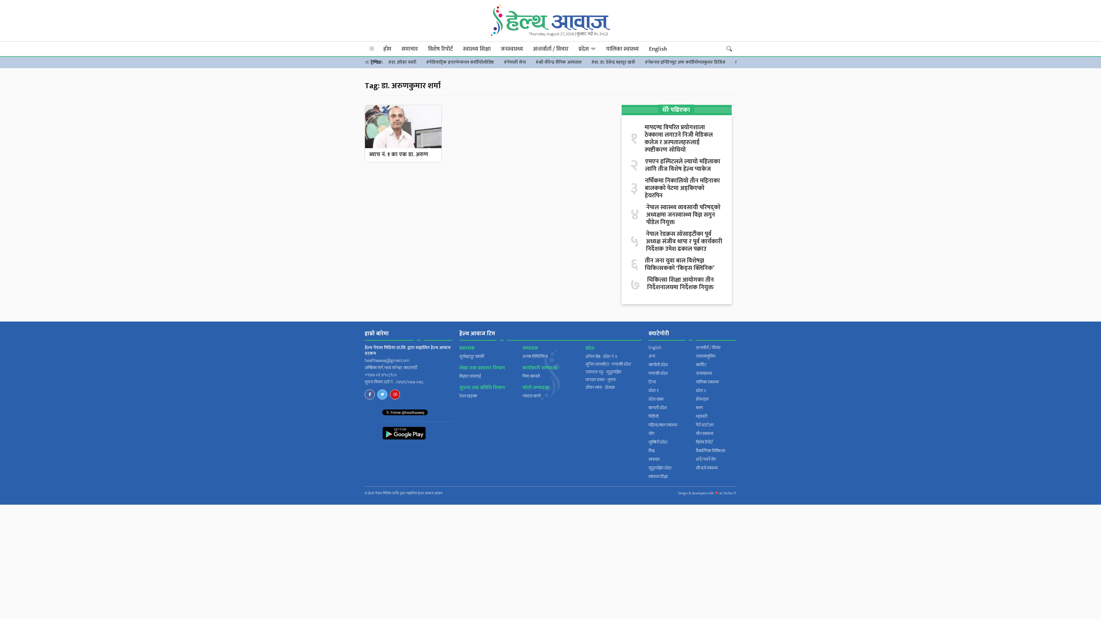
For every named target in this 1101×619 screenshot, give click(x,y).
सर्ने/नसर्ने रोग (706, 459)
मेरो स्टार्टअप (705, 425)
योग (651, 434)
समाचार (409, 49)
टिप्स (652, 382)
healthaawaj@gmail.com (387, 361)
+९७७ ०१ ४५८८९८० (381, 375)
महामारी (701, 416)
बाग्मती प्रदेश (658, 408)
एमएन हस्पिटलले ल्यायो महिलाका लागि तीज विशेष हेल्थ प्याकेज (682, 165)
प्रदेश (584, 49)
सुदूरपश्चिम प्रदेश (660, 468)
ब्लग (699, 408)
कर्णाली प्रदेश (658, 365)
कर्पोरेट (701, 365)
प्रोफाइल (702, 399)
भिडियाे (654, 416)
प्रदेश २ (701, 391)
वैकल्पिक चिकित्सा (710, 451)
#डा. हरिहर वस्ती (402, 62)
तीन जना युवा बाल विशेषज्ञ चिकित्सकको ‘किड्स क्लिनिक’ (680, 264)
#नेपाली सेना (515, 62)
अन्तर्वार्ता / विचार (551, 49)
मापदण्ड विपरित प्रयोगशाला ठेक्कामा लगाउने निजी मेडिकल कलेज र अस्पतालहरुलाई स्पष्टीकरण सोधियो (679, 139)
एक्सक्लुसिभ (705, 356)
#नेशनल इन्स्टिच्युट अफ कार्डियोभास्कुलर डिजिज (685, 62)
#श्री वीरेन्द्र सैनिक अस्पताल (558, 62)
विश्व (652, 451)
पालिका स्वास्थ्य (622, 49)
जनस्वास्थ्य (512, 49)
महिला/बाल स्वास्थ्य (663, 425)
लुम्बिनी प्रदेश (658, 442)
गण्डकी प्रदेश (658, 373)
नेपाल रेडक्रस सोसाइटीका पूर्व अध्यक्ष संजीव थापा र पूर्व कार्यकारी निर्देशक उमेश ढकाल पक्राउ (684, 241)
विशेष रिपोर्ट (440, 49)
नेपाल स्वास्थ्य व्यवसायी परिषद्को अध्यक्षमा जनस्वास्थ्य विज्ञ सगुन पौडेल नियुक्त (683, 215)
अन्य (652, 356)
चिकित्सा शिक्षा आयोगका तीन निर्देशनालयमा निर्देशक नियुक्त (680, 283)
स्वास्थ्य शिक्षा (477, 49)
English (658, 49)
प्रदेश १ (654, 391)
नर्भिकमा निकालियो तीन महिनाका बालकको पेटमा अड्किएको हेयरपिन (682, 188)
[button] (372, 49)
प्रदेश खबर (656, 399)
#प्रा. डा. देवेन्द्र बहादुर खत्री (613, 62)
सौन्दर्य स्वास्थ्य (707, 468)
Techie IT (729, 493)
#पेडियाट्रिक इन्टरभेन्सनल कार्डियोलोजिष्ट (460, 62)
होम (387, 49)
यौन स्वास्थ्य (704, 434)
